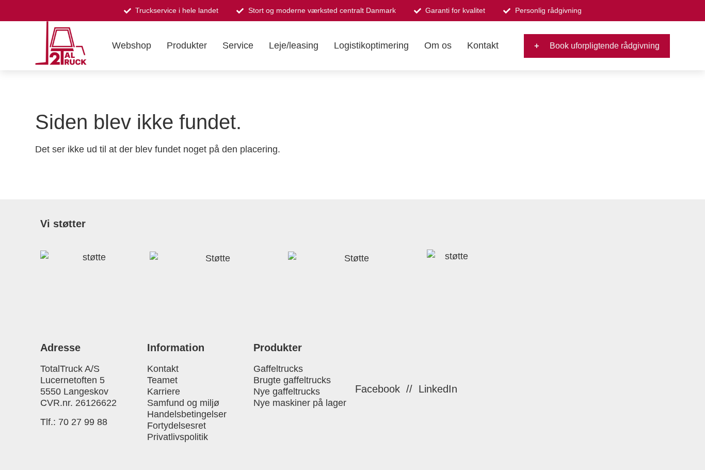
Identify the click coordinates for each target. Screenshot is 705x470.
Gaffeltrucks (278, 369)
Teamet (162, 380)
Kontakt (163, 369)
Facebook (377, 389)
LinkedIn (438, 389)
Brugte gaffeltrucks (292, 380)
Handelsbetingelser (187, 414)
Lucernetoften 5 (72, 380)
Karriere (163, 391)
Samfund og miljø (183, 403)
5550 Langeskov (74, 391)
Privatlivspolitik (177, 437)
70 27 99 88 (82, 422)
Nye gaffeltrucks (286, 391)
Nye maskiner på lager (299, 403)
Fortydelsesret (176, 425)
